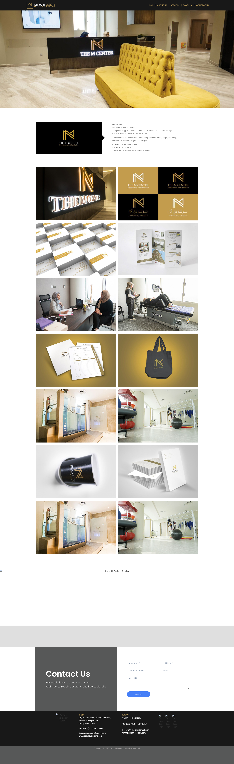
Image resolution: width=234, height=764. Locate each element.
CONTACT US (202, 5)
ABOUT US (162, 5)
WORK (186, 5)
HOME (150, 5)
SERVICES (175, 5)
